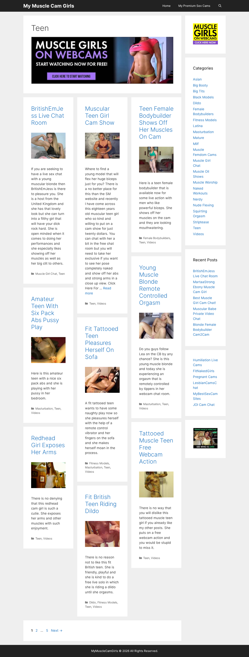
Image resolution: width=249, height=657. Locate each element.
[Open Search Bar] (220, 6)
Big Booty (200, 85)
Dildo (92, 602)
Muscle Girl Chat (46, 273)
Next (56, 630)
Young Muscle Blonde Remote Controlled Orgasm (153, 285)
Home (166, 6)
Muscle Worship (205, 182)
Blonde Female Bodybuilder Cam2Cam (204, 329)
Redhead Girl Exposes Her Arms (48, 445)
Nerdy (198, 199)
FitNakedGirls (203, 371)
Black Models (203, 97)
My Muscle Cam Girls (48, 6)
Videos (101, 303)
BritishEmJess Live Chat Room (47, 115)
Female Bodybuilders (156, 238)
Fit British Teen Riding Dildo (101, 503)
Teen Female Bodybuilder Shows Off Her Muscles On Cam (156, 122)
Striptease (201, 222)
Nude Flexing (203, 205)
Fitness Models (99, 463)
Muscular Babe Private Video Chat (204, 314)
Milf (196, 144)
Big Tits (199, 91)
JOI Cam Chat (204, 405)
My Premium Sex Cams (194, 6)
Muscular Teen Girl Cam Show (99, 115)
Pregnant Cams (205, 377)
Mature (198, 138)
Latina (198, 126)
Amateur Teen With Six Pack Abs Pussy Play (45, 312)
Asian (197, 79)
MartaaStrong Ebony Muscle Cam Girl (204, 287)
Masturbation (151, 404)
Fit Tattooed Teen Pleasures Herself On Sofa (101, 342)
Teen (62, 273)
